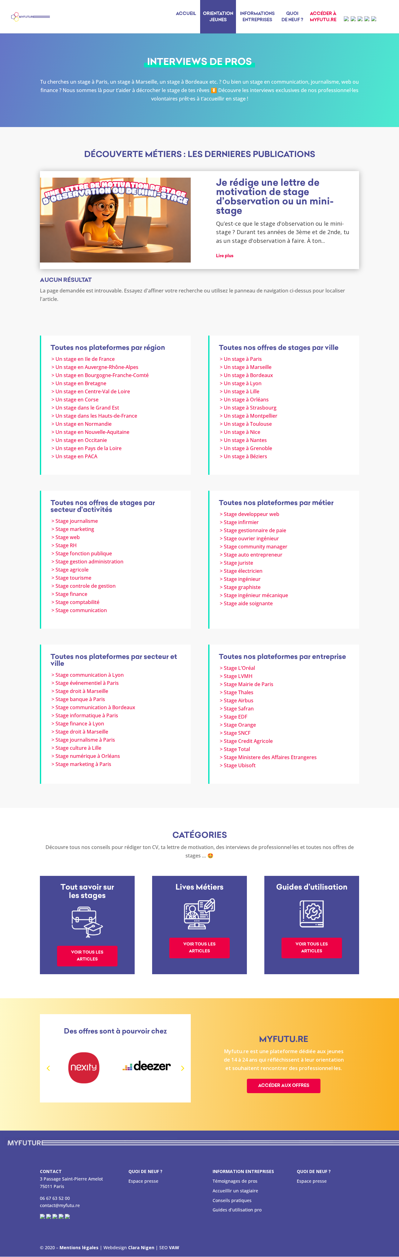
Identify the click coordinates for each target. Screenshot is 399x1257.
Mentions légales (79, 1247)
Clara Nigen (141, 1247)
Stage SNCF (237, 732)
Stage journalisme (76, 521)
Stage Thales (238, 692)
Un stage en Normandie (83, 423)
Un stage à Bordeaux (248, 375)
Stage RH (66, 545)
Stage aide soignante (248, 603)
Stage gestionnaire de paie (255, 530)
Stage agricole (72, 569)
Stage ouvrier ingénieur (251, 538)
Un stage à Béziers (245, 456)
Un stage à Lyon (243, 383)
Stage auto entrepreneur (253, 554)
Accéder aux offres (283, 1085)
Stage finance (71, 594)
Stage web (67, 537)
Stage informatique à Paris (86, 715)
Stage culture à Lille (78, 747)
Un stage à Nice (242, 432)
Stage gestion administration (89, 561)
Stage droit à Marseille (81, 691)
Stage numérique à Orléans (87, 756)
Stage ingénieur (242, 579)
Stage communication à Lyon (89, 674)
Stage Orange (240, 724)
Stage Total (237, 749)
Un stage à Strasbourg (250, 407)
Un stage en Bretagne (80, 383)
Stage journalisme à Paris (85, 739)
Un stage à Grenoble (248, 448)
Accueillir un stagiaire (235, 1191)
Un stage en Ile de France (85, 359)
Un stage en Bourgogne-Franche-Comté (102, 375)
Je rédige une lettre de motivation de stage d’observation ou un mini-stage (275, 197)
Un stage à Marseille (248, 367)
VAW (174, 1247)
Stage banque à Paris (80, 699)
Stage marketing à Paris (83, 764)
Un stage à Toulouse (248, 423)
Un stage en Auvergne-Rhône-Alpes (96, 367)
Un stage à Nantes (245, 440)
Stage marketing (74, 529)
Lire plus (224, 256)
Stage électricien (243, 570)
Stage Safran (239, 708)
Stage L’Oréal (239, 668)
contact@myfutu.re (60, 1205)
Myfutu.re (236, 1051)
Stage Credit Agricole (248, 741)
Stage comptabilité (77, 602)
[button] (51, 1068)
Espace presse (143, 1181)
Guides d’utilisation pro (237, 1210)
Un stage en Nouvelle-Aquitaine (92, 432)
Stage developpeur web (251, 514)
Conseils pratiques (232, 1200)
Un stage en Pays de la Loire (88, 448)
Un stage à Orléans (246, 399)
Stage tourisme (73, 577)
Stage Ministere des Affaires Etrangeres (270, 757)
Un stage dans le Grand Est (87, 407)
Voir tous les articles (87, 955)
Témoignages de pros (235, 1181)
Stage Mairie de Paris (248, 684)
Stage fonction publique (83, 553)
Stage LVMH (238, 676)
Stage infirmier (241, 522)
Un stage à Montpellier (250, 415)
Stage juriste (238, 562)
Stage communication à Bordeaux (95, 707)
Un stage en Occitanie (81, 440)
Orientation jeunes (218, 17)
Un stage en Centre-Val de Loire (92, 391)
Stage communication (81, 610)
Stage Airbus (238, 700)
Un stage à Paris (243, 359)
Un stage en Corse (77, 399)
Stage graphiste (242, 587)
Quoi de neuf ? (292, 17)
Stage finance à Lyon (79, 723)
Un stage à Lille (241, 391)
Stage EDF (235, 716)
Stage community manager (255, 546)
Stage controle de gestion (85, 585)
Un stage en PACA (76, 456)
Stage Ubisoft (240, 765)
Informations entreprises (257, 17)
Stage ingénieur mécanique (256, 595)
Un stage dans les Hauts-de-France (96, 415)
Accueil (186, 14)
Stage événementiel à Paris (87, 683)
